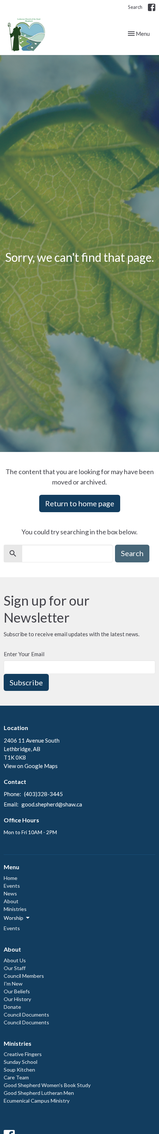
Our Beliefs (17, 991)
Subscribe (26, 682)
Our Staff (15, 968)
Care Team (16, 1077)
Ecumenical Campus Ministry (37, 1100)
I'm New (13, 983)
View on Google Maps (31, 766)
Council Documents (26, 1014)
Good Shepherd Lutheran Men (39, 1093)
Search (135, 7)
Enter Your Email (24, 654)
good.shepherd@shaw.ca (51, 804)
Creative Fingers (23, 1054)
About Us (15, 960)
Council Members (24, 976)
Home (10, 878)
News (10, 893)
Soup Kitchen (19, 1069)
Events (12, 886)
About (11, 901)
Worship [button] (13, 918)
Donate (12, 1007)
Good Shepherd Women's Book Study (47, 1085)
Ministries (15, 909)
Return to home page (79, 503)
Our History (17, 999)
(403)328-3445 (43, 794)
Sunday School (20, 1062)
